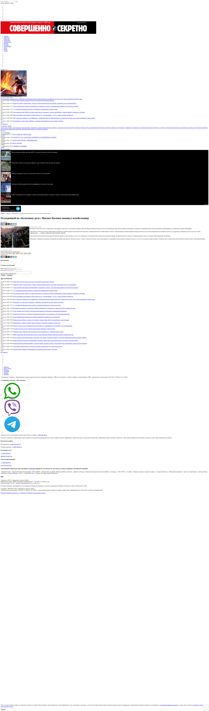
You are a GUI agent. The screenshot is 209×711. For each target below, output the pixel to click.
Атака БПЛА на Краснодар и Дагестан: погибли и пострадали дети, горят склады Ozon (37, 346)
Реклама (6, 370)
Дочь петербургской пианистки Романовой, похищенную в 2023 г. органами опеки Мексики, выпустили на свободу (45, 106)
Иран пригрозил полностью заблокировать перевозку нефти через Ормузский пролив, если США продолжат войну (45, 340)
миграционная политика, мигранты (32, 129)
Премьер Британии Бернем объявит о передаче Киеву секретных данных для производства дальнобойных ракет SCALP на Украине (50, 343)
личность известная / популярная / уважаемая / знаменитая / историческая (126, 127)
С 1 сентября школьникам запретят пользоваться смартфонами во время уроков (35, 109)
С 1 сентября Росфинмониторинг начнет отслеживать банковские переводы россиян (36, 305)
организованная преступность (97, 127)
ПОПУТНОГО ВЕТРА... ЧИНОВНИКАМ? (25, 140)
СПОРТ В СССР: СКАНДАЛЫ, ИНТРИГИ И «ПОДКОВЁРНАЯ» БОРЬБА (35, 137)
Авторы (6, 373)
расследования (198, 127)
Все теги (3, 130)
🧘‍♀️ (29, 253)
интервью (45, 129)
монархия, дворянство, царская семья (35, 127)
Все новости (4, 124)
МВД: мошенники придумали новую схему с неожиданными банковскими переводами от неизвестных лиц (43, 334)
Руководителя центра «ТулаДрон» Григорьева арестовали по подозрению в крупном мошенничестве (41, 314)
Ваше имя (3, 268)
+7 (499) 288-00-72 (17, 447)
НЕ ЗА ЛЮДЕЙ (17, 143)
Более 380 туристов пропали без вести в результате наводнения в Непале (33, 100)
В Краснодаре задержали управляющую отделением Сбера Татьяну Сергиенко (35, 349)
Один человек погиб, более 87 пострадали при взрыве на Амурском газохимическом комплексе (40, 311)
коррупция (19, 129)
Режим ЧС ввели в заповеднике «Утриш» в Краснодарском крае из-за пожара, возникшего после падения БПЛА (44, 103)
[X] (6, 224)
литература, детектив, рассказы (162, 127)
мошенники (12, 129)
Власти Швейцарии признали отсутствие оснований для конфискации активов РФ (36, 317)
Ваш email (3, 270)
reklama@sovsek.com (6, 456)
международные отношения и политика (182, 127)
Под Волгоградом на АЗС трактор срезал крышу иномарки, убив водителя (34, 328)
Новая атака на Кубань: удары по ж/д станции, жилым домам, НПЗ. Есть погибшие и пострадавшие (41, 320)
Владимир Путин (71, 127)
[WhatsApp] (13, 224)
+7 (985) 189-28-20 (42, 435)
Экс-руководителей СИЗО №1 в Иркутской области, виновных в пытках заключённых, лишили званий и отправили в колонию (49, 112)
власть (87, 127)
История (6, 374)
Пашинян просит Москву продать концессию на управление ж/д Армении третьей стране (38, 331)
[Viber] (11, 224)
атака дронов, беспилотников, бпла (15, 127)
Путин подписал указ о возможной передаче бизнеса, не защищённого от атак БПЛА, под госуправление (42, 326)
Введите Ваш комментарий (8, 273)
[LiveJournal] (9, 224)
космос (3, 127)
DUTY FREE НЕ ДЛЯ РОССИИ (22, 134)
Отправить (10, 275)
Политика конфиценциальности (10, 493)
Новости (6, 367)
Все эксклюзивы (5, 149)
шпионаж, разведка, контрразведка (56, 127)
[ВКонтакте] (2, 224)
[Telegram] (16, 224)
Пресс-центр (7, 368)
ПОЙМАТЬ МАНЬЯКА (20, 146)
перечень (32, 468)
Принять (3, 709)
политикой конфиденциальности (169, 705)
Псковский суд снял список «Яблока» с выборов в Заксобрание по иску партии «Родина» (38, 121)
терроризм (150, 127)
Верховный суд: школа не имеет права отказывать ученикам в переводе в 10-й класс (36, 323)
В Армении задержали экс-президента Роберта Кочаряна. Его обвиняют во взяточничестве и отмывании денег (44, 308)
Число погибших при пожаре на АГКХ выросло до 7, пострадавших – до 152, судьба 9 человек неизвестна (43, 115)
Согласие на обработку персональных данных (33, 493)
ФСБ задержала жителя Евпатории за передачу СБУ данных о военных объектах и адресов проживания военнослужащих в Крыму (50, 337)
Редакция (6, 371)
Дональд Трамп (80, 127)
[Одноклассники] (4, 224)
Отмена (3, 275)
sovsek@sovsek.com (15, 444)
